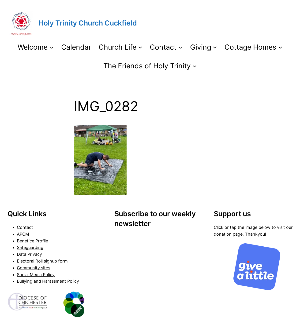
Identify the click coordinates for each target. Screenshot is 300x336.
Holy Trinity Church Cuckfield (87, 23)
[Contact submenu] (180, 47)
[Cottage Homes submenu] (280, 47)
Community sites (33, 267)
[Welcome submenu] (51, 47)
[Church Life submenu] (140, 47)
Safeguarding (30, 247)
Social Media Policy (36, 274)
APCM (23, 234)
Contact (25, 227)
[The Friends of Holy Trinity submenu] (194, 66)
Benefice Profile (32, 240)
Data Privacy (29, 254)
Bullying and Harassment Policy (48, 281)
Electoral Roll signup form (42, 261)
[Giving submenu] (215, 47)
